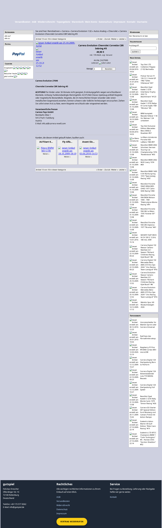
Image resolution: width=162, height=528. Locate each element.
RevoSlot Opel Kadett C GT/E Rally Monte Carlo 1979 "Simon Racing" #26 (148, 400)
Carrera (65, 31)
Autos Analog (100, 31)
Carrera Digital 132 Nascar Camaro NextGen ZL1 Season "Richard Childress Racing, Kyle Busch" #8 (148, 251)
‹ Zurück (107, 39)
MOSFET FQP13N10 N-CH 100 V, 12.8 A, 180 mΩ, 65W (148, 237)
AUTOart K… (46, 141)
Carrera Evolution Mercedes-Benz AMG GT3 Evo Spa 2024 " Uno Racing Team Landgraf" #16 (149, 292)
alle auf (8, 36)
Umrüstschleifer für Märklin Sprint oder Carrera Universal (148, 324)
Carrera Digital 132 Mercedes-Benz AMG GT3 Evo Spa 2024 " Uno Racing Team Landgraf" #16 (149, 265)
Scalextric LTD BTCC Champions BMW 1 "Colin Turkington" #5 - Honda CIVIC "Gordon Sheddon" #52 (148, 438)
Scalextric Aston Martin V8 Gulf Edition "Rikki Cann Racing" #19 (148, 425)
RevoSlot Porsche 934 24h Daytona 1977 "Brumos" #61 (148, 224)
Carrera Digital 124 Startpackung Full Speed (148, 387)
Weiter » (114, 39)
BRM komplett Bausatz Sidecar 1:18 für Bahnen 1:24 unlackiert (149, 117)
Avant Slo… (88, 141)
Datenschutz (105, 21)
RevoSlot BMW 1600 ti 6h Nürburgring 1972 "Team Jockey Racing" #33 (149, 175)
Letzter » (122, 39)
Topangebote (63, 21)
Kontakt (131, 21)
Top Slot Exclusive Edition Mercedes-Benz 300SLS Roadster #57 (148, 129)
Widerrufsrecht (63, 505)
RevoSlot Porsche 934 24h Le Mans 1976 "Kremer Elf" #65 (148, 212)
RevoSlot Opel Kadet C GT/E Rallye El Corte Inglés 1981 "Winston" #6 (149, 104)
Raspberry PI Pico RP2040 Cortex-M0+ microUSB (148, 349)
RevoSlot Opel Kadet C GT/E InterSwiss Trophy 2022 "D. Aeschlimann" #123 (148, 92)
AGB (34, 21)
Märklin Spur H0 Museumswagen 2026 (147, 304)
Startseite (142, 21)
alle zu (7, 38)
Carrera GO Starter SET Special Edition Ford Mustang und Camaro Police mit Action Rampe (148, 412)
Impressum (119, 21)
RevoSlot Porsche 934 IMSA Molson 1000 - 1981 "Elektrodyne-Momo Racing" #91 (149, 200)
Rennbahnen (54, 31)
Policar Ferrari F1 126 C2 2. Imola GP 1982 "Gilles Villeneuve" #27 (148, 79)
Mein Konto (91, 21)
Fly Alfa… (67, 141)
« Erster (99, 39)
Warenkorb (78, 21)
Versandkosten (22, 21)
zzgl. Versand (107, 55)
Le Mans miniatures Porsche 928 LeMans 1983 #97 (149, 139)
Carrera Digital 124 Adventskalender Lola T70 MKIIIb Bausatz (148, 375)
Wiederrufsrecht (46, 21)
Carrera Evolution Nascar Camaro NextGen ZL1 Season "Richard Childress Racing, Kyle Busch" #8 (148, 278)
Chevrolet (113, 31)
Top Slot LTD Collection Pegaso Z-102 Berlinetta (148, 66)
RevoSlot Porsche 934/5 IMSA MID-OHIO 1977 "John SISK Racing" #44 (148, 187)
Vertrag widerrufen (71, 521)
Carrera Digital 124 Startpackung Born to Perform (148, 362)
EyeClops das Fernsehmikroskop (148, 337)
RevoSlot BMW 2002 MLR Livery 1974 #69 (149, 162)
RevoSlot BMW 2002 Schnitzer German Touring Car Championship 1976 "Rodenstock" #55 (149, 150)
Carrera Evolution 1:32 (81, 31)
